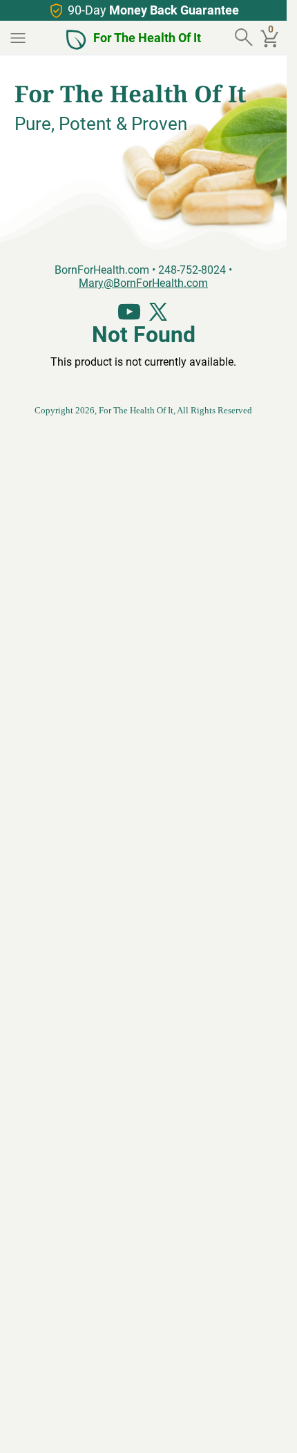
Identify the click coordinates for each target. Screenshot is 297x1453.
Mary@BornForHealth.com (143, 282)
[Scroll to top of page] (261, 1427)
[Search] (245, 38)
